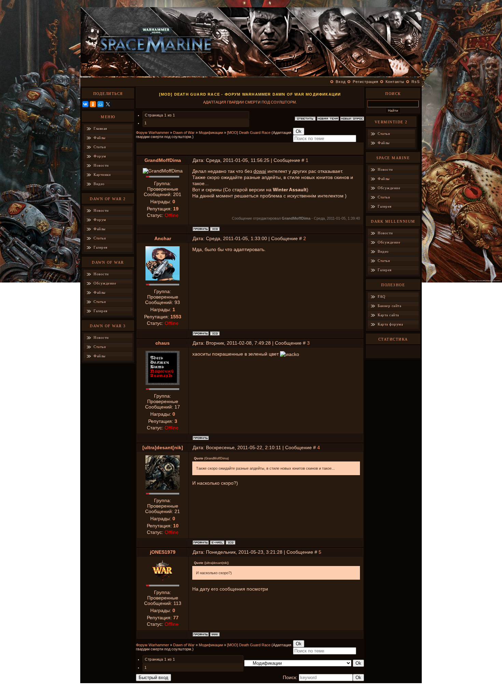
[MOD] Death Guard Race (248, 132)
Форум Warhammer (152, 132)
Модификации (211, 132)
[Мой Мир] (100, 104)
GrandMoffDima (162, 160)
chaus (162, 343)
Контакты (395, 82)
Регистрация (365, 82)
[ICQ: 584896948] (230, 542)
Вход (341, 82)
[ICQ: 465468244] (215, 229)
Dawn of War (184, 132)
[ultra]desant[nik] (162, 447)
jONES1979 (163, 552)
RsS (416, 82)
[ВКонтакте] (85, 104)
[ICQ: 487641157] (215, 333)
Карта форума (390, 324)
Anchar (162, 238)
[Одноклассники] (93, 104)
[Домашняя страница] (215, 634)
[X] (108, 104)
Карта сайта (388, 315)
